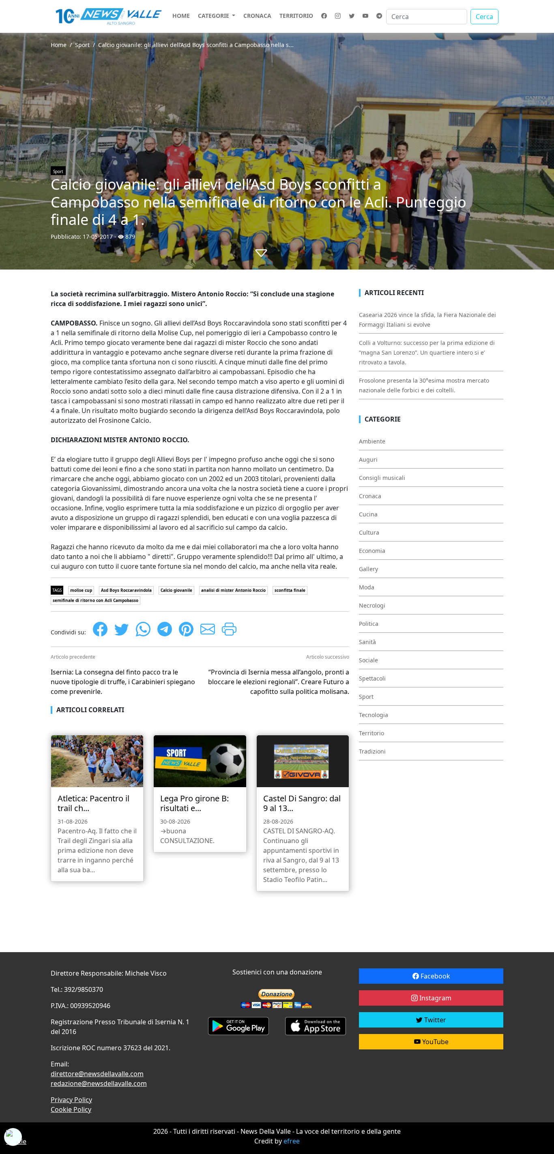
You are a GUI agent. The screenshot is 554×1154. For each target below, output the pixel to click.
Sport (82, 45)
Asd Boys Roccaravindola (126, 590)
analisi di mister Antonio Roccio (233, 590)
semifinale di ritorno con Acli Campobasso (95, 600)
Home (181, 15)
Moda (366, 587)
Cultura (369, 532)
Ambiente (372, 441)
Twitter (434, 1019)
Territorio (296, 15)
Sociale (368, 660)
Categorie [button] (214, 15)
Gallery (368, 569)
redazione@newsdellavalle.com (99, 1083)
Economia (372, 551)
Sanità (367, 642)
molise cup (81, 590)
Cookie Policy (71, 1109)
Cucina (368, 514)
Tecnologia (373, 715)
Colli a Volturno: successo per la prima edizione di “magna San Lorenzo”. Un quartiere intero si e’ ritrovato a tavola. (427, 352)
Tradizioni (372, 751)
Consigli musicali (382, 478)
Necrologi (372, 605)
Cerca (484, 16)
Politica (368, 623)
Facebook (434, 976)
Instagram (434, 997)
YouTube (435, 1041)
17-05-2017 (98, 236)
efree (291, 1141)
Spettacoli (372, 678)
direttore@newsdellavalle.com (97, 1073)
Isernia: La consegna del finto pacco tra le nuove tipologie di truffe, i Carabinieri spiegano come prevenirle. (123, 682)
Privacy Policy (71, 1099)
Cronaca (257, 15)
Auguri (368, 459)
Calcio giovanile (176, 590)
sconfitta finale (290, 590)
